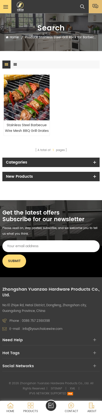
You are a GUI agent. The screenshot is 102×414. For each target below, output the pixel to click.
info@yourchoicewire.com (42, 329)
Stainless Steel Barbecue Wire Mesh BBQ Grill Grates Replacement (27, 128)
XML (72, 388)
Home (14, 37)
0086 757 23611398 (36, 321)
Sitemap (56, 388)
